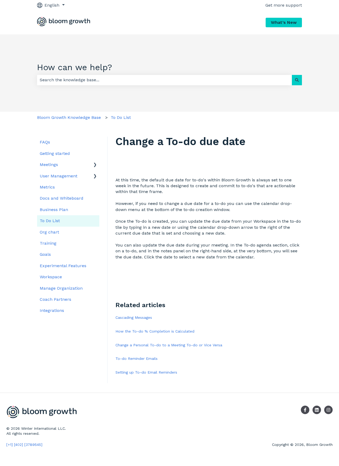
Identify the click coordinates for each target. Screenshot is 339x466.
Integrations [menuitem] (52, 310)
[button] (95, 165)
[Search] (297, 80)
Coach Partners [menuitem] (55, 299)
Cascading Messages (133, 317)
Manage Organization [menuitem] (61, 288)
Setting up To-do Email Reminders (146, 372)
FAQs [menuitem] (45, 142)
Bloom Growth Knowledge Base (69, 117)
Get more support (283, 5)
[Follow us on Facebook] (305, 410)
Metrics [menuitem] (47, 187)
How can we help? (74, 67)
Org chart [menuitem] (49, 232)
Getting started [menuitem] (55, 153)
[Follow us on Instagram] (328, 410)
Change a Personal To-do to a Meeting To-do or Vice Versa (168, 345)
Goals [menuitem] (45, 254)
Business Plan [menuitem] (54, 209)
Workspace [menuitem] (51, 276)
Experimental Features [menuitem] (63, 265)
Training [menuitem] (48, 243)
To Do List (121, 117)
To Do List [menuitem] (50, 220)
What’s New (284, 22)
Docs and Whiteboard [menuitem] (61, 198)
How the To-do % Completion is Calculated (154, 331)
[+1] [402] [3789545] (24, 444)
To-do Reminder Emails (136, 358)
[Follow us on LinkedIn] (317, 410)
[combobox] (164, 80)
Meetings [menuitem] (49, 164)
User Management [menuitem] (58, 175)
